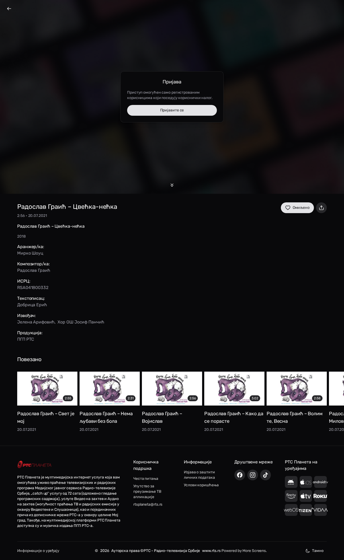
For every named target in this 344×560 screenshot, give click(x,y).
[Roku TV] (320, 496)
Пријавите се (172, 110)
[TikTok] (265, 475)
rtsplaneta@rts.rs (147, 504)
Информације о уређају (38, 550)
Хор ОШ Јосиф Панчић (81, 322)
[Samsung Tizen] (306, 510)
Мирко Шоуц (30, 253)
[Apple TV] (306, 496)
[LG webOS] (291, 510)
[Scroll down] (172, 185)
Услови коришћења (201, 485)
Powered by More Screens (243, 550)
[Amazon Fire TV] (291, 496)
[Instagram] (252, 475)
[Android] (291, 482)
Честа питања (145, 478)
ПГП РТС (25, 339)
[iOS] (306, 482)
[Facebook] (239, 475)
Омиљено (301, 207)
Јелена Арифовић (36, 322)
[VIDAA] (320, 510)
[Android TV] (320, 482)
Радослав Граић (33, 270)
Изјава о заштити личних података (199, 475)
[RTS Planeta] (34, 464)
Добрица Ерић (32, 304)
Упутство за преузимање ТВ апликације (147, 491)
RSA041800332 (32, 287)
